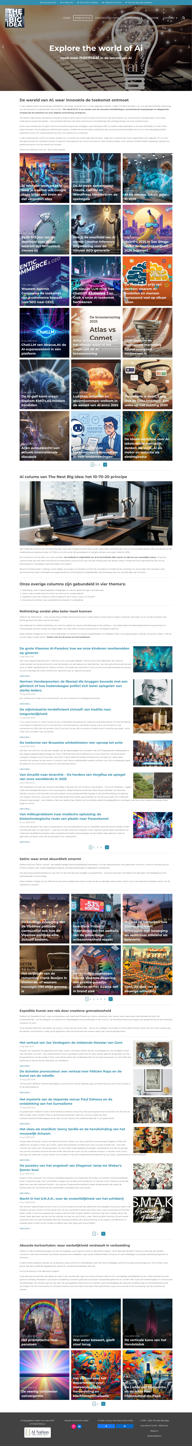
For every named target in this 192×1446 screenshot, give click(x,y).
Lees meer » (25, 676)
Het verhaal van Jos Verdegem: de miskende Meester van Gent (71, 1042)
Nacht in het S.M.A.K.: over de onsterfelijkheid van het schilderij (72, 1198)
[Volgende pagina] (105, 465)
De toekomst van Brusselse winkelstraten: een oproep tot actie (71, 742)
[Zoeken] (183, 18)
